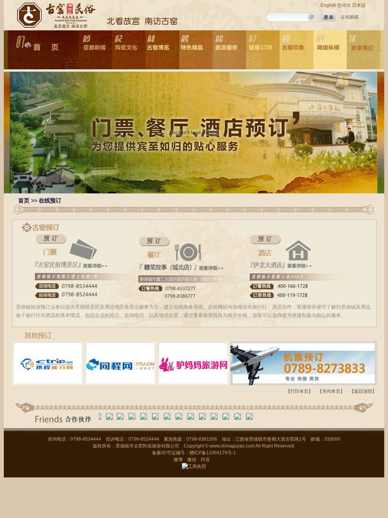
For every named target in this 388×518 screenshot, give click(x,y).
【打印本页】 (299, 391)
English (328, 5)
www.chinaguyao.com (232, 446)
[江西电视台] (133, 416)
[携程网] (227, 416)
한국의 (344, 5)
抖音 (205, 459)
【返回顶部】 (363, 391)
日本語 (359, 5)
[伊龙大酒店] (122, 416)
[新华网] (145, 416)
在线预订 (50, 200)
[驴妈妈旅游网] (111, 416)
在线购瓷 (350, 17)
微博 (178, 459)
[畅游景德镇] (192, 416)
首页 (24, 200)
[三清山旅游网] (180, 416)
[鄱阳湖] (216, 416)
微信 (191, 459)
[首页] (43, 49)
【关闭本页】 (331, 391)
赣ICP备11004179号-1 (212, 452)
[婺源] (157, 416)
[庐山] (169, 416)
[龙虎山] (204, 416)
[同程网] (99, 416)
